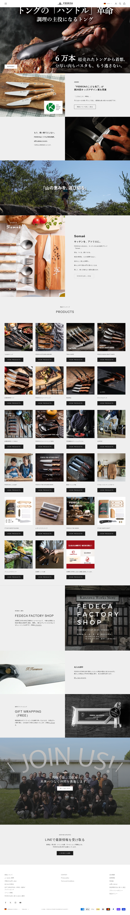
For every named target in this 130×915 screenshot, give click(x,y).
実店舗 (111, 881)
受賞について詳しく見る (85, 107)
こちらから (38, 625)
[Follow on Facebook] (5, 903)
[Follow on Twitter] (10, 903)
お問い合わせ (113, 884)
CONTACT (64, 875)
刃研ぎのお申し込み (11, 881)
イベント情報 (9, 893)
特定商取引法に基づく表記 (117, 887)
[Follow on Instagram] (15, 903)
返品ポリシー (113, 893)
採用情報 (112, 878)
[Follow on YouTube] (20, 903)
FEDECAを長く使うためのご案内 (15, 896)
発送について (9, 875)
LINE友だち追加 (64, 853)
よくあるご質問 (9, 878)
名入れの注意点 (9, 884)
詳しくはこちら (65, 788)
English (24, 909)
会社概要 (112, 875)
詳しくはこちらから (80, 678)
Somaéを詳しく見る (84, 276)
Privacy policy (65, 878)
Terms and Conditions (67, 881)
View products (14, 359)
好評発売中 (11, 66)
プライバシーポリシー (116, 890)
